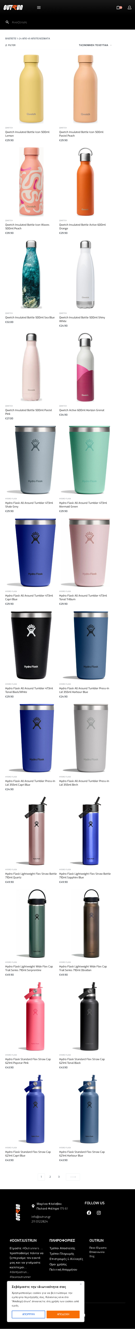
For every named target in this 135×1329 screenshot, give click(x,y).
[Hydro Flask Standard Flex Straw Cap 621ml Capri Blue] (31, 1109)
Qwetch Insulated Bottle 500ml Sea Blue (30, 317)
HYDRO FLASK (11, 499)
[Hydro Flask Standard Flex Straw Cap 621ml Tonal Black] (85, 1016)
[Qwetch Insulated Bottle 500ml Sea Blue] (31, 274)
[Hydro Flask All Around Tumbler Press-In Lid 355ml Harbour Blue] (85, 645)
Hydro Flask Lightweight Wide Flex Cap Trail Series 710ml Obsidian (83, 968)
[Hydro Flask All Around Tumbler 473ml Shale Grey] (31, 460)
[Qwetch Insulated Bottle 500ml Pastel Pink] (31, 367)
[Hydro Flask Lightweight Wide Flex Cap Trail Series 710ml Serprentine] (31, 923)
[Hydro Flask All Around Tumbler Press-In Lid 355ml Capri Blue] (31, 738)
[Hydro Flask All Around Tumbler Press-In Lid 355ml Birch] (85, 738)
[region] (45, 1301)
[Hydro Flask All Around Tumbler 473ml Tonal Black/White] (31, 645)
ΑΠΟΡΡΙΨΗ (28, 1314)
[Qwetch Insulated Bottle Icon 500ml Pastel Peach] (85, 89)
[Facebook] (89, 1212)
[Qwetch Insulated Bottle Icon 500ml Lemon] (31, 89)
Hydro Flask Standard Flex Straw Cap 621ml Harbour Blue (82, 1153)
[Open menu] (39, 7)
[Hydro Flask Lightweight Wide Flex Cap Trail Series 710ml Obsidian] (85, 923)
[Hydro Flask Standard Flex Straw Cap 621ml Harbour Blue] (85, 1109)
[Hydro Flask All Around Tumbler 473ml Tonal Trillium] (85, 552)
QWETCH (9, 128)
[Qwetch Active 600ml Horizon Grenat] (85, 367)
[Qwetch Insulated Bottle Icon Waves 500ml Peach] (31, 182)
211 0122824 (39, 1221)
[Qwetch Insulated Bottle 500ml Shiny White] (85, 274)
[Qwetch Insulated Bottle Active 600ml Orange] (85, 182)
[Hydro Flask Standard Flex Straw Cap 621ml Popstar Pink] (31, 1016)
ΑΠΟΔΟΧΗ (63, 1314)
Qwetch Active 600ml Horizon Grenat (81, 410)
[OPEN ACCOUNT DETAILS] (129, 7)
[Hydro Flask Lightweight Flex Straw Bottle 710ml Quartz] (31, 831)
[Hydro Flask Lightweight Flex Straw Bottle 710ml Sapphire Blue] (85, 831)
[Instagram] (98, 1212)
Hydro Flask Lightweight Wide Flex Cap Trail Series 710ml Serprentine (29, 968)
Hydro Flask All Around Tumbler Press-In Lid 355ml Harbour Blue (84, 690)
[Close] (81, 1284)
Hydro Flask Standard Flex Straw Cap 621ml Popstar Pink (28, 1061)
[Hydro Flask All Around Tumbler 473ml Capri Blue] (31, 552)
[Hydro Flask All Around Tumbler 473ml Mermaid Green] (85, 460)
